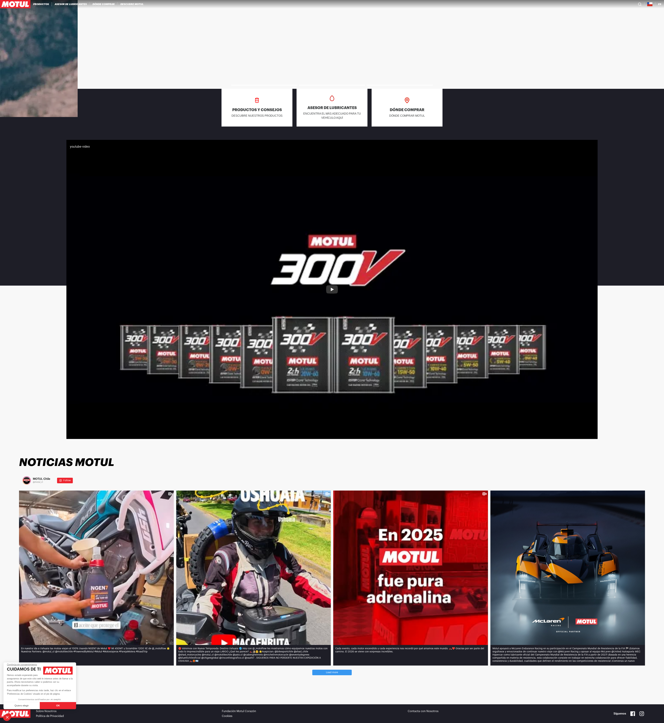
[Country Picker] (649, 4)
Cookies (227, 716)
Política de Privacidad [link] (50, 716)
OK (58, 705)
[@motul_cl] (26, 480)
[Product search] (639, 4)
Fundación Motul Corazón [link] (239, 711)
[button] (7, 717)
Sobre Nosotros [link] (46, 711)
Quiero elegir (22, 705)
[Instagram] (641, 713)
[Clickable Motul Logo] (15, 4)
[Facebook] (632, 713)
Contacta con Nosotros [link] (423, 711)
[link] (332, 58)
